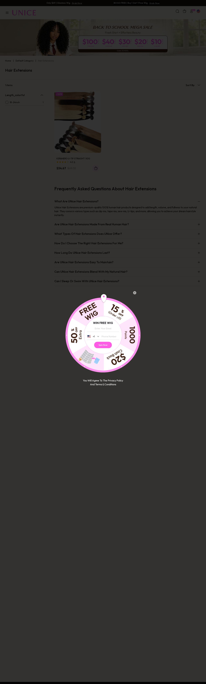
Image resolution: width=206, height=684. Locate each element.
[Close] (135, 293)
